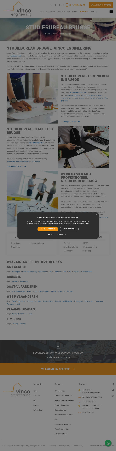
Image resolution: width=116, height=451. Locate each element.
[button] (58, 235)
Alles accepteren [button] (48, 229)
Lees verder (85, 223)
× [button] (96, 215)
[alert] (58, 225)
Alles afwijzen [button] (69, 229)
